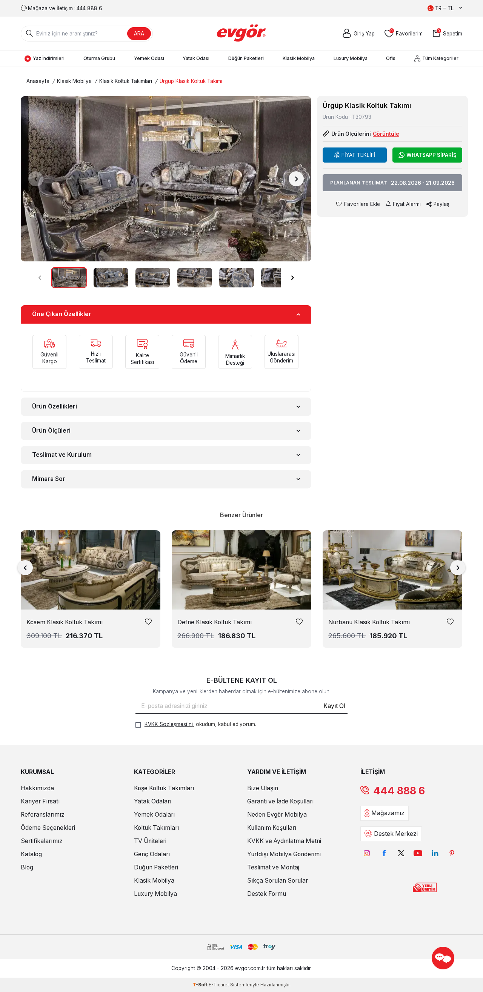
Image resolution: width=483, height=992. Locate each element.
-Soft (201, 984)
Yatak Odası (196, 58)
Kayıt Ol (334, 705)
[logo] (242, 33)
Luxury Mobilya (351, 58)
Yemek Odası (149, 58)
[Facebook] (384, 853)
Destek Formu (266, 893)
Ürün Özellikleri (54, 406)
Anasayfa (37, 81)
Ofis (390, 58)
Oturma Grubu (99, 58)
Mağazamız (388, 813)
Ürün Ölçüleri (51, 430)
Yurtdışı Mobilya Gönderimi (284, 854)
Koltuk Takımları (156, 827)
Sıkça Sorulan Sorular (277, 880)
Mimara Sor (48, 478)
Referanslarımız (43, 814)
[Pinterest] (451, 853)
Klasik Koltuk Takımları (125, 81)
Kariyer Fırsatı (40, 801)
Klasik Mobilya (299, 58)
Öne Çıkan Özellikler (61, 314)
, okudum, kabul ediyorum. (200, 724)
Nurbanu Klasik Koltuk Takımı (369, 622)
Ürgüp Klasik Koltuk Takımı (191, 81)
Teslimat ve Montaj (273, 867)
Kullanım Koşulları (271, 827)
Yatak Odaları (152, 801)
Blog (27, 867)
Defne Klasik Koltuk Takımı (214, 622)
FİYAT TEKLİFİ (358, 155)
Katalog (31, 854)
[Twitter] (401, 853)
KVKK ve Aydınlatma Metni (284, 841)
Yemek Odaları (154, 814)
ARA (139, 33)
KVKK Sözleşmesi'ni (169, 724)
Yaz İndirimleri (49, 58)
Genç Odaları (152, 854)
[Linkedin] (434, 853)
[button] (35, 178)
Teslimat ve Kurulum (62, 454)
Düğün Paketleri (246, 58)
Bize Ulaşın (262, 788)
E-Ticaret (219, 984)
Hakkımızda (37, 788)
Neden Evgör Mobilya (277, 814)
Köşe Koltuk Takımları (164, 788)
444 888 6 (399, 791)
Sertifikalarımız (42, 841)
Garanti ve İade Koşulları (280, 801)
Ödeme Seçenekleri (48, 827)
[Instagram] (367, 853)
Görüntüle (386, 134)
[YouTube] (418, 853)
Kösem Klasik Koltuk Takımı (64, 622)
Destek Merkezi (396, 833)
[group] (166, 178)
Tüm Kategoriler (440, 58)
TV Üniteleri (150, 841)
